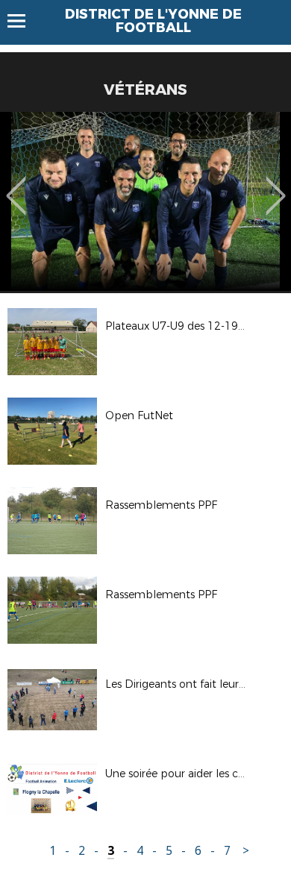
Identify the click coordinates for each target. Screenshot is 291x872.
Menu (23, 21)
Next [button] (276, 185)
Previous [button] (16, 185)
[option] (145, 201)
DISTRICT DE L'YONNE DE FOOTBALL (153, 21)
